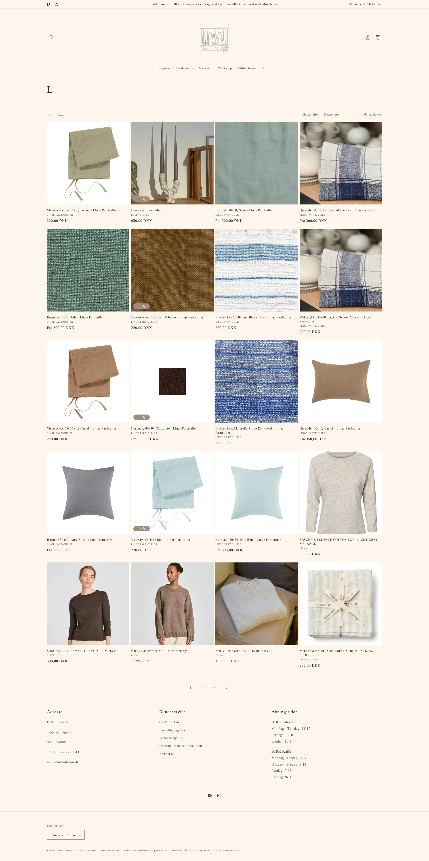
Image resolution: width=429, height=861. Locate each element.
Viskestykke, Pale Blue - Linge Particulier (161, 539)
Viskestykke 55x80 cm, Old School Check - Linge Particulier (335, 319)
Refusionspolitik (110, 850)
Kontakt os (166, 754)
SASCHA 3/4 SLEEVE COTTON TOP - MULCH (82, 651)
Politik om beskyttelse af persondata (145, 850)
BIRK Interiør (65, 850)
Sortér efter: (311, 114)
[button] (52, 37)
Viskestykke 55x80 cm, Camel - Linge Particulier (81, 428)
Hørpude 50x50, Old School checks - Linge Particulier (338, 210)
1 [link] (190, 688)
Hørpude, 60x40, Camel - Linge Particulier (330, 428)
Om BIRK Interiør (172, 722)
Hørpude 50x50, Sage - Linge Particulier (244, 210)
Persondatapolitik (171, 738)
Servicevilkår (179, 850)
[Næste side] (239, 688)
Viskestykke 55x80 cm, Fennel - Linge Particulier (82, 210)
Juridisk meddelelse (227, 850)
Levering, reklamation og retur (180, 746)
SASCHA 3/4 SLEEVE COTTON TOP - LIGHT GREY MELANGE (339, 541)
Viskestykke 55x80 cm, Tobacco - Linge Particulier (167, 317)
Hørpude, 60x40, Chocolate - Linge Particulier (164, 428)
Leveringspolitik (201, 850)
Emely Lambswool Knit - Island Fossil (242, 651)
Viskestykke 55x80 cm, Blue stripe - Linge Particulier (253, 317)
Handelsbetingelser (172, 730)
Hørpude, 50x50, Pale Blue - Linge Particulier (248, 539)
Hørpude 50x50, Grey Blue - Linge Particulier (79, 539)
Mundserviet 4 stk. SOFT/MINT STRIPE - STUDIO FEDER (336, 653)
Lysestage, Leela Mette (147, 210)
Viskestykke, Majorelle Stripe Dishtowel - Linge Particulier (249, 430)
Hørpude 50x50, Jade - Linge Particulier (75, 317)
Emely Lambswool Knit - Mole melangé (159, 651)
